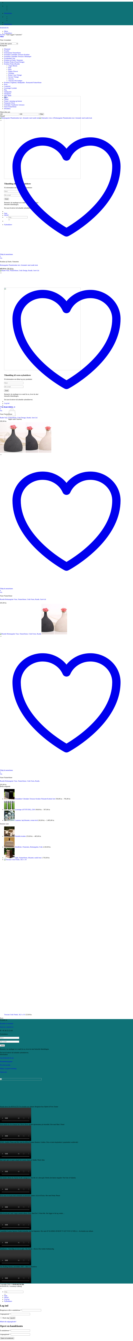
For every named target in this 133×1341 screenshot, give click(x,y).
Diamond (7, 49)
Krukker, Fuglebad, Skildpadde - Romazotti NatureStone (22, 82)
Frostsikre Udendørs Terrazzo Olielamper (17, 56)
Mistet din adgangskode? (8, 1322)
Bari (9, 68)
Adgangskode (5, 1314)
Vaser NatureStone (10, 107)
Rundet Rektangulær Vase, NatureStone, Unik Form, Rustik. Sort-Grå (23, 599)
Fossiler (6, 51)
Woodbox (7, 108)
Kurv (6, 84)
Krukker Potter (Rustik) (12, 64)
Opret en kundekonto (7, 1338)
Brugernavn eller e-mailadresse (11, 1310)
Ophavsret (3, 1072)
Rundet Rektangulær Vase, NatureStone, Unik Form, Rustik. (20, 781)
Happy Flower (13, 71)
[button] (6, 31)
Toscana (11, 79)
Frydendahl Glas (9, 58)
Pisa (5, 90)
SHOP (6, 1297)
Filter (41, 114)
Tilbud (6, 99)
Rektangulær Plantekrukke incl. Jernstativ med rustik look (19, 265)
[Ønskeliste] (1, 120)
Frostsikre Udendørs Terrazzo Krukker (17, 54)
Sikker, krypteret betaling (8, 1068)
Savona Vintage (13, 77)
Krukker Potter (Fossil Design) (14, 62)
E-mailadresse (5, 1330)
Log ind (12, 1318)
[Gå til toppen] (1, 1288)
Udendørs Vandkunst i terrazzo (14, 105)
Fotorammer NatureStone (12, 53)
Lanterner (7, 86)
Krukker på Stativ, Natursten (13, 60)
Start (5, 1296)
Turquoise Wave (9, 103)
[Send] (5, 1294)
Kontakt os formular (6, 1023)
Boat (9, 69)
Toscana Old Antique (15, 81)
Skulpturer (7, 94)
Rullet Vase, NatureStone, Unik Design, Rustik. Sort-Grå (18, 418)
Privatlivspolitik (5, 1065)
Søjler (6, 97)
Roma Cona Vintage (15, 75)
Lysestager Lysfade (10, 88)
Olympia (11, 73)
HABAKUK (4, 28)
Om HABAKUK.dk (7, 1058)
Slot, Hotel (7, 95)
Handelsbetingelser (6, 1061)
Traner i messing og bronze (13, 101)
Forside (2, 35)
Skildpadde (8, 92)
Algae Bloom (12, 66)
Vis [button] (1, 258)
